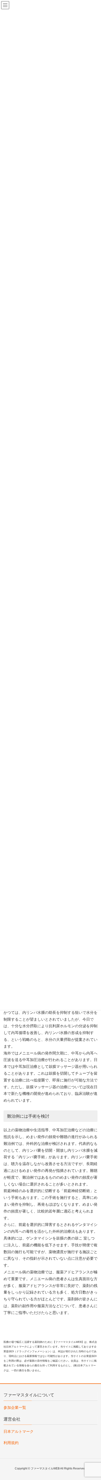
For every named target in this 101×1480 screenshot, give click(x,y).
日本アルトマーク (19, 1432)
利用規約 (11, 1443)
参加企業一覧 (15, 1408)
